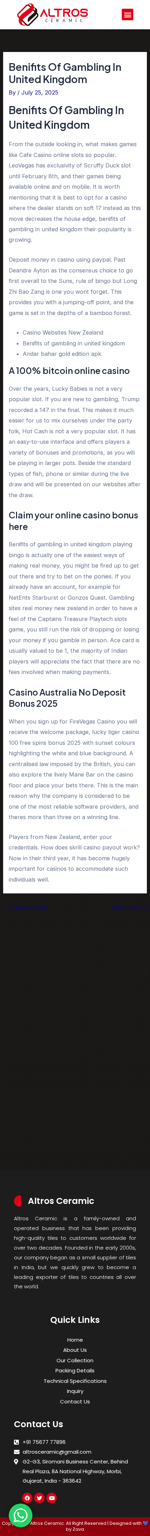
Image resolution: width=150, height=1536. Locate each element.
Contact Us (75, 1401)
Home (75, 1339)
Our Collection (75, 1360)
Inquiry (75, 1391)
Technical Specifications (75, 1381)
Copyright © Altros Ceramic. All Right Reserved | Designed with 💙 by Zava (75, 1526)
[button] (127, 14)
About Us (75, 1350)
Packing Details (75, 1370)
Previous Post (26, 907)
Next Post (129, 907)
